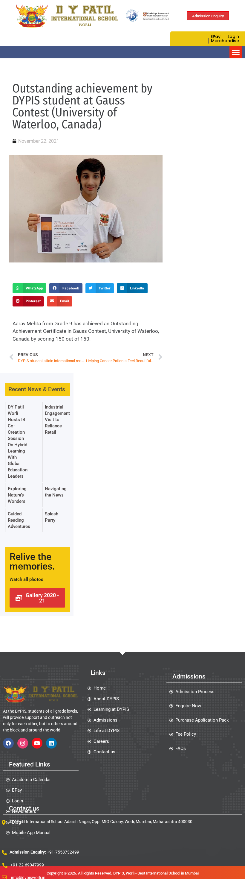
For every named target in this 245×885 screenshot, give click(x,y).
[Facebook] (8, 743)
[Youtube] (37, 743)
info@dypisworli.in (28, 877)
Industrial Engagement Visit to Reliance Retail (57, 419)
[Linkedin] (51, 743)
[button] (235, 52)
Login (233, 37)
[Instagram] (22, 743)
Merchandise (225, 41)
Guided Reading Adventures (19, 520)
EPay (215, 37)
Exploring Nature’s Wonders (17, 495)
